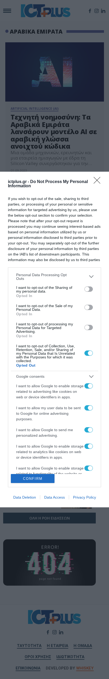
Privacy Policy (84, 497)
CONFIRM (33, 479)
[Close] (99, 182)
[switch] (88, 289)
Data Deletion (24, 497)
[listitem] (54, 276)
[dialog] (54, 339)
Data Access (54, 497)
